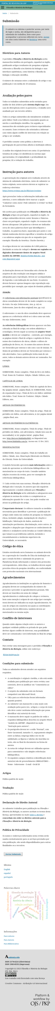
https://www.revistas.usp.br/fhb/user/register (22, 190)
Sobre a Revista (36, 815)
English (7, 869)
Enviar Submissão (13, 854)
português (8, 877)
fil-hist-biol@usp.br (11, 654)
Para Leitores (9, 936)
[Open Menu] (2, 7)
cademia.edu (14, 957)
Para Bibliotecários (11, 944)
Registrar (33, 39)
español (7, 873)
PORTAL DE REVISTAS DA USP (14, 3)
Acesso (46, 37)
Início (5, 13)
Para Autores (9, 940)
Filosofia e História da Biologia (19, 7)
